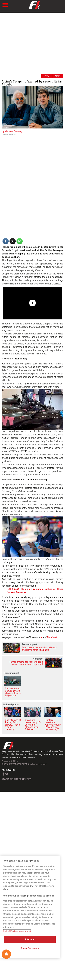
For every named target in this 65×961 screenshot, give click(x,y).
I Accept (30, 939)
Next (57, 76)
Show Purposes (30, 948)
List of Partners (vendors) (17, 931)
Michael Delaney (13, 131)
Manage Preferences (17, 779)
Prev (46, 76)
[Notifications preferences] (6, 954)
